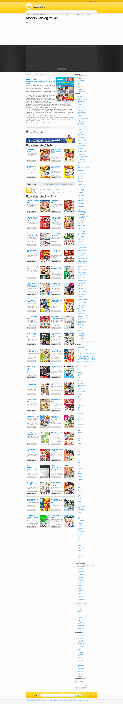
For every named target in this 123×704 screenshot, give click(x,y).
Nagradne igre (81, 91)
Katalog (61, 700)
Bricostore (80, 380)
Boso (79, 386)
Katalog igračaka (81, 622)
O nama (28, 700)
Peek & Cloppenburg (82, 493)
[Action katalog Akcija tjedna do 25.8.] (32, 393)
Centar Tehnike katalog (83, 118)
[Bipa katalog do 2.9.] (32, 427)
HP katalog (80, 328)
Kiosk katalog (81, 176)
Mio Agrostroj (80, 476)
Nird (79, 485)
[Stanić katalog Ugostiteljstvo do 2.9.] (32, 377)
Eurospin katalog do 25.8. (57, 516)
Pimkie (79, 498)
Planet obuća (80, 500)
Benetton (80, 372)
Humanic (80, 427)
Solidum (79, 593)
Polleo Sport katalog (82, 263)
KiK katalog (80, 175)
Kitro (79, 437)
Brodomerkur (80, 383)
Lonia (79, 456)
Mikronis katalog (81, 214)
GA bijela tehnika (81, 150)
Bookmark (47, 700)
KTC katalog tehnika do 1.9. (57, 450)
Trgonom (80, 526)
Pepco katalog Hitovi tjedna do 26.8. (55, 285)
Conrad (79, 399)
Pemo (79, 492)
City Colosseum (81, 572)
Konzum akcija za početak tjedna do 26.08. (87, 351)
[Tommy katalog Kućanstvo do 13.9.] (56, 327)
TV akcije (87, 1)
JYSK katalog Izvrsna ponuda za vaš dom (56, 500)
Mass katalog (81, 203)
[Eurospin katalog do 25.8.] (56, 526)
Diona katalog (81, 131)
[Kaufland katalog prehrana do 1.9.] (56, 244)
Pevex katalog (81, 245)
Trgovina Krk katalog (82, 299)
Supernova (80, 591)
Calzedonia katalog (82, 112)
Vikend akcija (81, 628)
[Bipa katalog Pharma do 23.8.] (32, 443)
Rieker (79, 512)
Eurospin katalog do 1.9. (33, 201)
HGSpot (79, 426)
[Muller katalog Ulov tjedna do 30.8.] (56, 310)
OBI (79, 529)
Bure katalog (80, 110)
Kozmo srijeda (81, 658)
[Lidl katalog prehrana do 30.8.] (56, 360)
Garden (79, 418)
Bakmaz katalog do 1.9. (32, 267)
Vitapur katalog (81, 305)
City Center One (81, 571)
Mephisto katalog (81, 211)
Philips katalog (81, 335)
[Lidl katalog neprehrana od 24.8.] (32, 360)
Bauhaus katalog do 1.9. (57, 383)
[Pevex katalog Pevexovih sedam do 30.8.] (56, 277)
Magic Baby (80, 463)
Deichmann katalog (82, 127)
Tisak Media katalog (82, 293)
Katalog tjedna (81, 318)
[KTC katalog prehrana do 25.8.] (56, 476)
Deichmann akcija (81, 643)
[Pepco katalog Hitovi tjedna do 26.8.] (56, 294)
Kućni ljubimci (80, 14)
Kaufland (80, 434)
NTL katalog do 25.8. (57, 433)
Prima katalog (81, 255)
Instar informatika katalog (83, 167)
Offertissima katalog (82, 231)
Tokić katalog (81, 294)
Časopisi (80, 89)
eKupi (79, 410)
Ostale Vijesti (81, 599)
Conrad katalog (81, 123)
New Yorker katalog (82, 227)
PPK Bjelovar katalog (82, 261)
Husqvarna (80, 327)
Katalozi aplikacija (79, 681)
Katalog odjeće (81, 623)
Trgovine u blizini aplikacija (80, 688)
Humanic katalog (81, 162)
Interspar (80, 432)
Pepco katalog (81, 244)
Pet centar (80, 490)
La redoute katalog (82, 184)
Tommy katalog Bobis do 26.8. (31, 400)
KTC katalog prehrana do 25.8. (56, 466)
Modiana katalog (81, 219)
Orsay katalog (81, 236)
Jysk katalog (80, 172)
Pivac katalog (81, 249)
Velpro (79, 545)
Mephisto (80, 479)
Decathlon (80, 402)
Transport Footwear (82, 525)
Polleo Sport (80, 511)
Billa (79, 375)
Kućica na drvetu (81, 460)
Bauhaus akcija (81, 636)
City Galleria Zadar (82, 574)
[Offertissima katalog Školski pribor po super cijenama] (32, 294)
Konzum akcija (81, 655)
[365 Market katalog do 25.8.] (56, 377)
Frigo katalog (80, 148)
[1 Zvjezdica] (91, 22)
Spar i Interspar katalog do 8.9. (55, 251)
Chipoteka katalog (81, 120)
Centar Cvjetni (81, 569)
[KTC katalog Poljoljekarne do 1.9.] (32, 493)
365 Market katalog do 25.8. (56, 367)
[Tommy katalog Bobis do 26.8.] (32, 410)
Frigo (79, 416)
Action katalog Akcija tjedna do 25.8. (31, 384)
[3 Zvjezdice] (93, 22)
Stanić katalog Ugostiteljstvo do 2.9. (32, 368)
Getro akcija (80, 646)
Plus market (80, 503)
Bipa (79, 377)
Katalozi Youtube (81, 700)
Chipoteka (80, 394)
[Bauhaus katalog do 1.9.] (56, 393)
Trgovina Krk (80, 528)
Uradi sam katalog (82, 302)
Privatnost (32, 700)
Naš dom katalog (81, 225)
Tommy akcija (81, 673)
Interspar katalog (81, 168)
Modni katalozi (81, 625)
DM (79, 408)
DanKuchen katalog (82, 124)
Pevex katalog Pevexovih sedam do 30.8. (56, 268)
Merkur (79, 474)
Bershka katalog (81, 105)
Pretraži (37, 695)
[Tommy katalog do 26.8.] (56, 410)
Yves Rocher (80, 555)
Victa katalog (80, 304)
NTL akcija (80, 651)
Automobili (80, 630)
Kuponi (75, 1)
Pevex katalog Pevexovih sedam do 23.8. (32, 517)
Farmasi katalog (81, 142)
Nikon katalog (81, 330)
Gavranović (80, 419)
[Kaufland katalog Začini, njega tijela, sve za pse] (56, 228)
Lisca (79, 449)
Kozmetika (89, 14)
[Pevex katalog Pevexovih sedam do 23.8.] (32, 526)
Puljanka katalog (81, 260)
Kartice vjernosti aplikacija (80, 685)
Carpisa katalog (81, 113)
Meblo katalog (81, 206)
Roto (79, 514)
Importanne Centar (82, 580)
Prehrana (29, 14)
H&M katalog (80, 153)
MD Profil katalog (81, 205)
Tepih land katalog (82, 291)
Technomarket (81, 520)
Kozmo (79, 454)
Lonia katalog (81, 195)
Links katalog (81, 189)
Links (79, 448)
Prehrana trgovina (81, 506)
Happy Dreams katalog (82, 157)
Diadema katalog (81, 129)
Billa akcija (80, 638)
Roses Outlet (80, 590)
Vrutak (79, 551)
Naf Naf (79, 482)
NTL (79, 489)
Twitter (86, 700)
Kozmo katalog (81, 181)
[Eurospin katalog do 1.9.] (32, 211)
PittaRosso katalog (82, 247)
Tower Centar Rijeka (82, 594)
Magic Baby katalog (82, 197)
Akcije (58, 1)
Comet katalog (81, 121)
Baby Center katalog (82, 99)
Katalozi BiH (95, 1)
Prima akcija (80, 671)
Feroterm (80, 415)
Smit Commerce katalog (83, 275)
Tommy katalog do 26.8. (56, 400)
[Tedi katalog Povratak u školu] (32, 310)
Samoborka (80, 531)
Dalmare (80, 576)
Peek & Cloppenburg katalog (84, 242)
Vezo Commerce (81, 547)
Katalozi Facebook (73, 700)
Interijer (38, 120)
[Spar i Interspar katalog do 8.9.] (56, 261)
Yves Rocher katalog (82, 315)
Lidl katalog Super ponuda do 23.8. (32, 499)
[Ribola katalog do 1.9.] (32, 460)
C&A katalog (80, 116)
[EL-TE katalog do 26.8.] (56, 344)
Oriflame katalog (81, 233)
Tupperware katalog (82, 300)
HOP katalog (80, 164)
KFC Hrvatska (81, 438)
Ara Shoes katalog (82, 96)
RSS (58, 700)
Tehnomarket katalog (82, 289)
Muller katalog (81, 217)
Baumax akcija (81, 635)
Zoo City (80, 556)
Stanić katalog (81, 277)
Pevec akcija (80, 666)
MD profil (80, 468)
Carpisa (79, 389)
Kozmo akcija (81, 657)
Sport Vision (80, 540)
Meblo (79, 470)
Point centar (80, 587)
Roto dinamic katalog (82, 269)
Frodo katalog (81, 146)
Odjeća (42, 14)
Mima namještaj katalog (83, 216)
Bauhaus (80, 369)
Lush (79, 451)
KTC (79, 440)
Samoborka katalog (82, 272)
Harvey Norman (81, 424)
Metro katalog (81, 209)
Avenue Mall (80, 568)
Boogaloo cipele (81, 385)
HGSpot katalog (81, 161)
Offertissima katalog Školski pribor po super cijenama (33, 285)
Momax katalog (81, 220)
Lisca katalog (81, 190)
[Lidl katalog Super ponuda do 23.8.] (32, 509)
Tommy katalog (81, 296)
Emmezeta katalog (82, 138)
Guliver (79, 423)
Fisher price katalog (82, 143)
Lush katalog (80, 192)
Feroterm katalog (81, 145)
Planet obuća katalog (82, 250)
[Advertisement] (61, 34)
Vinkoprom (80, 550)
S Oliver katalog (81, 282)
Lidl (79, 446)
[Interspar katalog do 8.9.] (32, 261)
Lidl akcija (80, 663)
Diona (79, 407)
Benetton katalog (81, 102)
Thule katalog (81, 336)
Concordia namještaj (82, 397)
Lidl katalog (80, 187)
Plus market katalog (82, 253)
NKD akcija (80, 649)
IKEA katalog (80, 165)
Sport (79, 614)
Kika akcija (80, 654)
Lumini (79, 585)
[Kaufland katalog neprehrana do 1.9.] (32, 244)
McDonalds (80, 467)
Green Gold (80, 579)
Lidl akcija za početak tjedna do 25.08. (86, 353)
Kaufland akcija (81, 652)
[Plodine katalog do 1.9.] (56, 211)
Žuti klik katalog (81, 311)
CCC (79, 393)
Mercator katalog (81, 208)
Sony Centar (80, 536)
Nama (79, 481)
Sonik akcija (80, 674)
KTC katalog (80, 183)
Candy (79, 559)
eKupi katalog (81, 134)
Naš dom (80, 484)
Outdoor (61, 14)
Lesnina (79, 445)
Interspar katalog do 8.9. (33, 251)
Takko (79, 515)
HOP (79, 429)
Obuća (48, 14)
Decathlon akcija (81, 641)
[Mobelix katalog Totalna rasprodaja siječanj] (56, 160)
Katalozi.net (37, 188)
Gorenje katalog (81, 325)
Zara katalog (80, 308)
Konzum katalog (81, 179)
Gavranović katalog (82, 151)
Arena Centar (80, 566)
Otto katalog (80, 238)
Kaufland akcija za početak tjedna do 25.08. (87, 355)
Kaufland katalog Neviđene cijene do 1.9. (32, 218)
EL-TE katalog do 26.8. (56, 334)
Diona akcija (80, 640)
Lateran (79, 443)
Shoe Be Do (80, 533)
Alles (79, 558)
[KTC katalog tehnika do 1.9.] (56, 460)
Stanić (79, 534)
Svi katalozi (80, 319)
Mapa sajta (41, 700)
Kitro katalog (80, 178)
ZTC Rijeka (80, 598)
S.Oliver (79, 537)
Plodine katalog (81, 252)
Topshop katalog (81, 297)
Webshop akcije (81, 84)
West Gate (80, 596)
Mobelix (56, 184)
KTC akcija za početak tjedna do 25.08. (86, 358)
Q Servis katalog (81, 271)
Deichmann (80, 404)
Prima (79, 504)
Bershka (80, 374)
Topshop (80, 523)
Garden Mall (80, 577)
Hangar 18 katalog (82, 154)
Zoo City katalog (81, 310)
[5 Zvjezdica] (96, 22)
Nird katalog (80, 332)
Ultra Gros (80, 542)
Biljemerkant (80, 378)
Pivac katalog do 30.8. (32, 317)
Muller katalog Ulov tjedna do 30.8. (56, 300)
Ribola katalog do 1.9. (32, 450)
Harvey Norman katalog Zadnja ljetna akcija (56, 484)
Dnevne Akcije (81, 626)
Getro (79, 421)
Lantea (79, 441)
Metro (79, 471)
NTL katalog (80, 230)
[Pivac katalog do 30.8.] (32, 327)
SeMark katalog (81, 274)
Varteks (79, 544)
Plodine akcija (81, 668)
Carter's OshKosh (81, 391)
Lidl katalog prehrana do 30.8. (56, 350)
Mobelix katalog (61, 69)
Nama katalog (81, 222)
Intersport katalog (81, 170)
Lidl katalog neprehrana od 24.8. (33, 350)
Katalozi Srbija (94, 1)
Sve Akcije (80, 676)
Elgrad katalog (81, 135)
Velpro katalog (81, 339)
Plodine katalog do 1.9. (56, 201)
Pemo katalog (81, 241)
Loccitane (80, 452)
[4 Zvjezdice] (95, 22)
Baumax (80, 371)
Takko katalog (81, 286)
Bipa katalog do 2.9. (33, 416)
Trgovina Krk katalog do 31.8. (55, 416)
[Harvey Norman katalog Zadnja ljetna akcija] (56, 493)
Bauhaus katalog (81, 101)
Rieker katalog (81, 266)
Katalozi (53, 1)
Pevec (79, 495)
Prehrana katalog (81, 256)
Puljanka (80, 507)
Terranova (80, 518)
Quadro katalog (81, 338)
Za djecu (73, 14)
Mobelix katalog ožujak (41, 18)
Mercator (80, 473)
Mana (79, 462)
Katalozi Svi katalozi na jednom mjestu (36, 6)
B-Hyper (79, 388)
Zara (79, 553)
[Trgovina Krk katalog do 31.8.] (56, 427)
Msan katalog (81, 333)
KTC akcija (80, 660)
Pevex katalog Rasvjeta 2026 (31, 466)
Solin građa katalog (82, 280)
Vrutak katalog (81, 307)
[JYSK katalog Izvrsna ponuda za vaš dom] (56, 509)
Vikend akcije (64, 1)
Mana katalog (81, 198)
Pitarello (79, 496)
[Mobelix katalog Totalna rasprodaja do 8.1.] (56, 177)
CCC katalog (80, 115)
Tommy (79, 522)
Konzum (80, 457)
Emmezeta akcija (81, 644)
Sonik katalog (81, 283)
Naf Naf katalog (81, 223)
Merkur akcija (81, 665)
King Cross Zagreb (82, 583)
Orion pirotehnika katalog (83, 234)
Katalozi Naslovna (28, 11)
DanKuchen (80, 400)
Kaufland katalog (81, 173)
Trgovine (81, 1)
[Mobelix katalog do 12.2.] (32, 160)
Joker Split (80, 582)
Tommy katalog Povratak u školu (32, 334)
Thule (79, 561)
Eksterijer (54, 14)
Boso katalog (80, 107)
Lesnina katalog (81, 186)
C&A (79, 396)
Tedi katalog (80, 288)
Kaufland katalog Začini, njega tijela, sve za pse (56, 218)
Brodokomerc (81, 382)
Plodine (79, 501)
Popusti (70, 1)
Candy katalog (81, 324)
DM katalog (80, 132)
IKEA (79, 430)
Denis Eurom (80, 405)
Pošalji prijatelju (53, 700)
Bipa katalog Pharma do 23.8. (32, 433)
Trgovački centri (81, 88)
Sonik (79, 539)
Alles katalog (80, 316)
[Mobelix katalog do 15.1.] (32, 177)
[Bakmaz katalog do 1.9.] (32, 277)
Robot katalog (81, 267)
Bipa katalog (80, 104)
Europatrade (80, 413)
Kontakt (37, 700)
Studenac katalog (81, 278)
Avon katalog (80, 98)
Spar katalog (80, 285)
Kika (79, 435)
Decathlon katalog (81, 126)
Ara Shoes (80, 367)
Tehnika (67, 14)
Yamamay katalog (81, 313)
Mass (79, 465)
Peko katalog (80, 239)
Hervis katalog (81, 159)
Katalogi (92, 1)
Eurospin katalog (81, 140)
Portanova (80, 588)
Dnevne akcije (81, 78)
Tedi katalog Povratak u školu (32, 300)
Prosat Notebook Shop (82, 258)
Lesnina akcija (81, 662)
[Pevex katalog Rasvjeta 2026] (32, 476)
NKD (79, 487)
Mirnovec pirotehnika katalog (84, 212)
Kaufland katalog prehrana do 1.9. (56, 234)
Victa (79, 548)
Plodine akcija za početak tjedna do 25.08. (87, 356)
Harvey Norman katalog (83, 156)
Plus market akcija (82, 669)
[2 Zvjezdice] (92, 22)
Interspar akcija (81, 647)
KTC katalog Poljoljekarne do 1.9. (33, 483)
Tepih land (80, 517)
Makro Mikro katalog (82, 200)
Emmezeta (80, 411)
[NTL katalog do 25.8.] (56, 443)
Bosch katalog (81, 322)
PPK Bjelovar (81, 509)
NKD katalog (80, 228)
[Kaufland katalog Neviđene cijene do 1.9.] (32, 228)
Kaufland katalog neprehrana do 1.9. (32, 234)
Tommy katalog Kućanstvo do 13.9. (57, 317)
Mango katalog (81, 201)
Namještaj (36, 14)
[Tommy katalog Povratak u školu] (32, 344)
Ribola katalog (81, 264)
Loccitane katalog (81, 194)
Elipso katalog (81, 137)
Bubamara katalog (82, 109)
